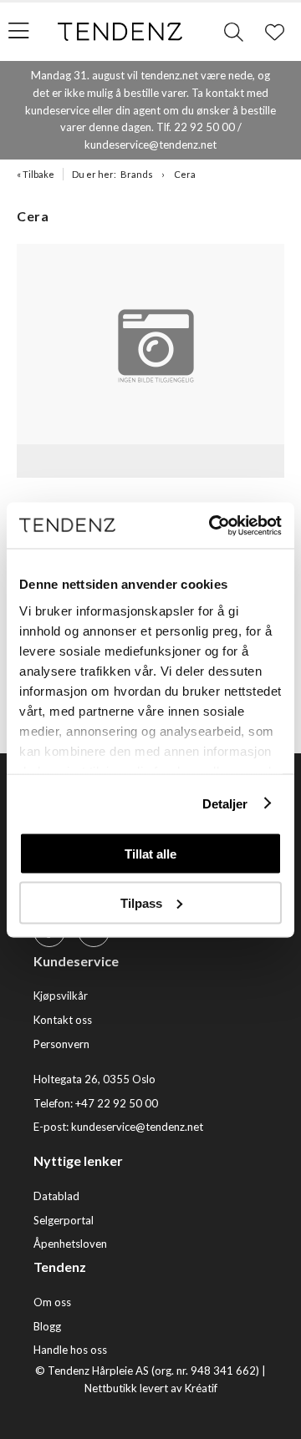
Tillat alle (150, 854)
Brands (136, 174)
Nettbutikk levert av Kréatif (150, 1388)
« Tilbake (35, 174)
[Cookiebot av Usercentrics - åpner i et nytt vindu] (212, 525)
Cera (185, 174)
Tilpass (141, 902)
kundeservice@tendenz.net (137, 1126)
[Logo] (120, 32)
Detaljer (225, 803)
